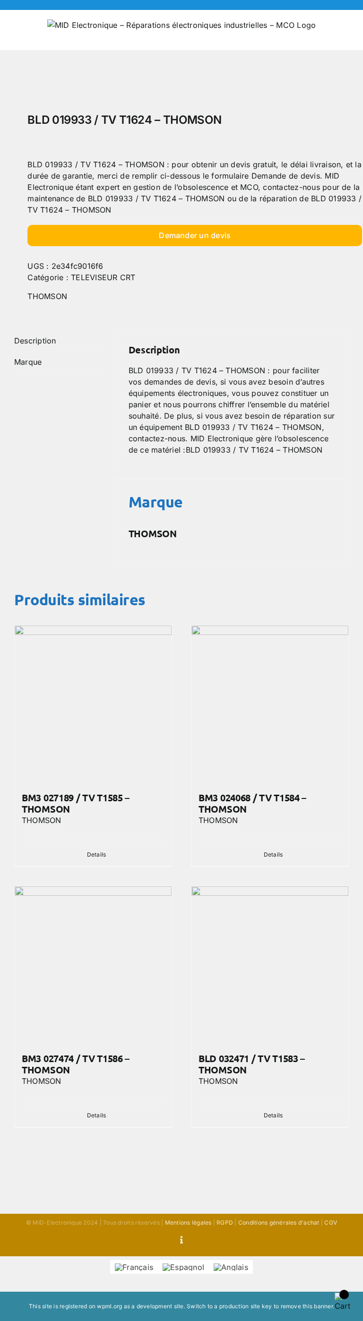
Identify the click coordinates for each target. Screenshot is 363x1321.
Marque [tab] (28, 362)
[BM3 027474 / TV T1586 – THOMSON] (93, 964)
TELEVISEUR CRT (103, 277)
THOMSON (47, 296)
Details (96, 854)
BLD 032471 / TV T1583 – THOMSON (252, 1064)
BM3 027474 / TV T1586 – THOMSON (76, 1064)
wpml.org (109, 1306)
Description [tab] (35, 340)
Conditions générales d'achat (279, 1222)
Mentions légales (188, 1222)
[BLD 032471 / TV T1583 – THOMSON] (269, 964)
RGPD (224, 1222)
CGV (330, 1222)
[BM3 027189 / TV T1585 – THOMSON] (93, 704)
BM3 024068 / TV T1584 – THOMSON (252, 803)
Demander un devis (195, 235)
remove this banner (307, 1306)
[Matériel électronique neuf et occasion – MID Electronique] (181, 84)
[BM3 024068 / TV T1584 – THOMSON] (269, 704)
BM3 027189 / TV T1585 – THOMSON (76, 803)
